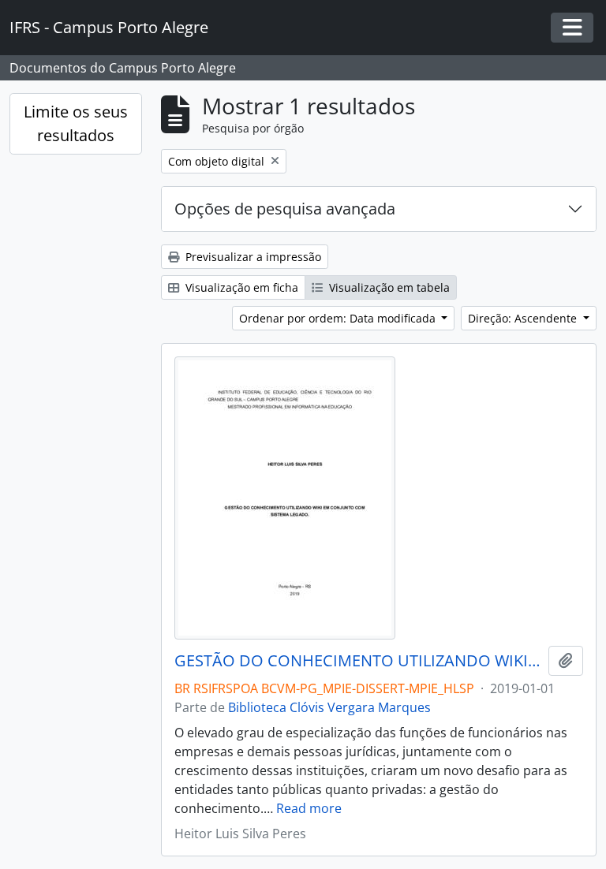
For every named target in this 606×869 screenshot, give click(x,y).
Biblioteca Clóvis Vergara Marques (329, 707)
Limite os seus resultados (76, 123)
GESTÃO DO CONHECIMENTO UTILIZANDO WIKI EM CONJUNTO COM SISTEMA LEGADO (358, 660)
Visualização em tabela (388, 287)
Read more (309, 808)
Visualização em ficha (240, 287)
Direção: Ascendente (524, 318)
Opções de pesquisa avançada (284, 208)
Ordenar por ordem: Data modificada (339, 318)
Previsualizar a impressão (251, 256)
